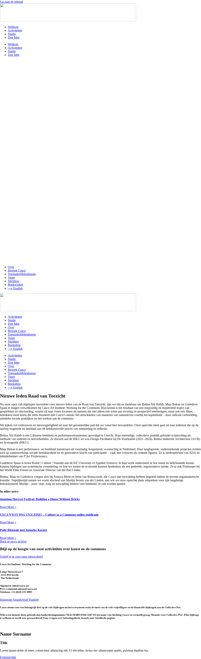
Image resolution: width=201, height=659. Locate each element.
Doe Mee (13, 37)
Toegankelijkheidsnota (22, 274)
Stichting (13, 281)
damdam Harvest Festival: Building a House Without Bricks (40, 499)
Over (11, 267)
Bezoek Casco (17, 270)
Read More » (8, 507)
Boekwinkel (15, 284)
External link (8, 657)
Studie (12, 34)
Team (11, 277)
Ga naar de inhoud (11, 1)
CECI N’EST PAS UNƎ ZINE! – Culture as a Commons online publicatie (49, 514)
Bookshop (14, 345)
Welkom (13, 27)
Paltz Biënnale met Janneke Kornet (23, 530)
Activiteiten (15, 30)
